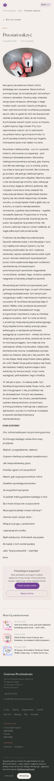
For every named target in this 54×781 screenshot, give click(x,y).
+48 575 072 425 (10, 694)
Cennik (40, 710)
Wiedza (17, 715)
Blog (20, 11)
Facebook (8, 747)
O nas (6, 710)
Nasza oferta (27, 594)
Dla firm (7, 715)
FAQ (26, 715)
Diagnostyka (28, 710)
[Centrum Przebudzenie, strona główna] (5, 4)
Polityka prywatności (26, 769)
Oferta (15, 710)
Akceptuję (24, 776)
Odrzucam (9, 776)
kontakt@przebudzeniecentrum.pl (18, 699)
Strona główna (9, 11)
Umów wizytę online (27, 586)
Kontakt (34, 715)
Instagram (18, 747)
